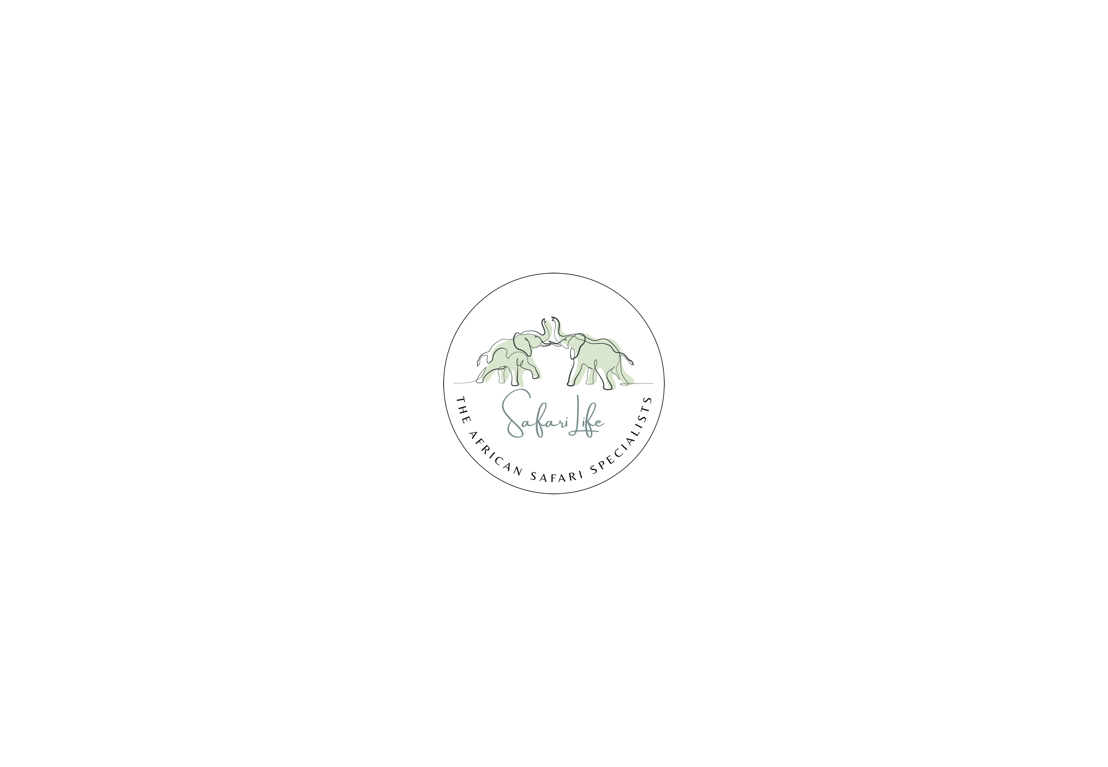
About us (711, 160)
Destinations (765, 160)
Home (669, 160)
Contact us (709, 196)
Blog (666, 196)
